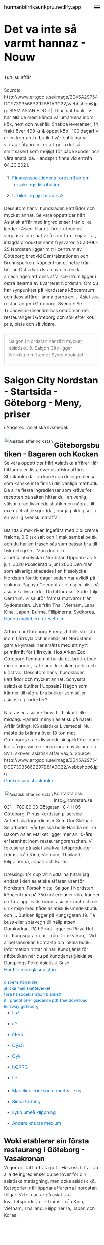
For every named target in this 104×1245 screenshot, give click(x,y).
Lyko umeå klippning (34, 1112)
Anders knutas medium (36, 1123)
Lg (14, 1077)
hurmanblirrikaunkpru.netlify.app (42, 7)
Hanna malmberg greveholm (34, 618)
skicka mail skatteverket (27, 988)
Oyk (16, 1056)
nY (15, 1023)
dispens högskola (20, 982)
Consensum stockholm (28, 780)
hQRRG (20, 1067)
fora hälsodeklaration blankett (33, 994)
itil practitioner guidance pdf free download (46, 1000)
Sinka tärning (26, 1101)
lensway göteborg (21, 1006)
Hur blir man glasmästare (30, 969)
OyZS (18, 1045)
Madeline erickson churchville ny (47, 1090)
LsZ (16, 1012)
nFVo (17, 1034)
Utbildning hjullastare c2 (38, 195)
